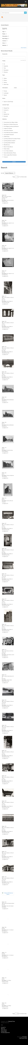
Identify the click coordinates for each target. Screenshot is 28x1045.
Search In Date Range (8, 101)
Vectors (5, 82)
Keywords (6, 66)
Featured (6, 157)
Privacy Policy (4, 1031)
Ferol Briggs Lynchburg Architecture (11, 126)
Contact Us (6, 110)
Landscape (6, 93)
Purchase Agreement (5, 1032)
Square (5, 95)
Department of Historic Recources (11, 124)
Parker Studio (6, 148)
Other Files (6, 84)
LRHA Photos (6, 136)
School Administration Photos (10, 153)
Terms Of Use (4, 1030)
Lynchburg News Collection (9, 142)
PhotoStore (24, 1036)
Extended (6, 116)
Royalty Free (6, 108)
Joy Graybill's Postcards (9, 134)
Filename (6, 72)
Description (6, 70)
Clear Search (23, 47)
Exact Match (23, 60)
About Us (3, 1028)
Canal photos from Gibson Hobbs (11, 122)
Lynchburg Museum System (9, 140)
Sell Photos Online (23, 1038)
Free (5, 112)
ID (4, 64)
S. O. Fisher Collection (8, 150)
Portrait (5, 91)
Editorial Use (6, 114)
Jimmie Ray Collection (8, 130)
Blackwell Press (11, 1021)
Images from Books (8, 128)
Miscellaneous (7, 144)
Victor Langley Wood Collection (10, 155)
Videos (5, 78)
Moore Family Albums (8, 146)
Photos (5, 80)
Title (5, 68)
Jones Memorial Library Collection (11, 132)
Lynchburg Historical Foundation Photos (12, 138)
